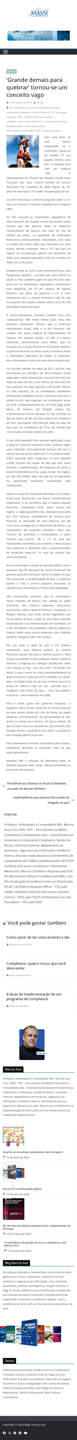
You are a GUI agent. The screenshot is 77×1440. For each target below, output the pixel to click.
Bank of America (41, 112)
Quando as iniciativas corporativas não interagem (32, 1152)
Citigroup (11, 117)
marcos (40, 102)
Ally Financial (21, 107)
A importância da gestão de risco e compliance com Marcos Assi (35, 1244)
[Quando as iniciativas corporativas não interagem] (38, 1135)
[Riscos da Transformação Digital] (38, 1172)
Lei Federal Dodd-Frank (54, 121)
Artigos (11, 71)
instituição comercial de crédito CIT (23, 121)
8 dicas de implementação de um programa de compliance (33, 996)
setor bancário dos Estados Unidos (23, 130)
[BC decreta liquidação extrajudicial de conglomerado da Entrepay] (38, 1209)
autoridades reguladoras (18, 112)
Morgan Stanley (14, 126)
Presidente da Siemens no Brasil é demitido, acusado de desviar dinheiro (37, 786)
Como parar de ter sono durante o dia (37, 937)
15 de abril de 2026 (17, 1157)
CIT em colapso (59, 112)
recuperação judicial (34, 126)
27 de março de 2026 (18, 1234)
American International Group (44, 107)
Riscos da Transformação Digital (22, 1189)
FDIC (20, 117)
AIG (11, 107)
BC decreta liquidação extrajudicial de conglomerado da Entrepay (36, 1227)
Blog (27, 1424)
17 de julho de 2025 (19, 1251)
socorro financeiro (52, 130)
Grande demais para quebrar (38, 117)
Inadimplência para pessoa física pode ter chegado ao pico (41, 800)
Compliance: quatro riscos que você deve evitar (36, 966)
